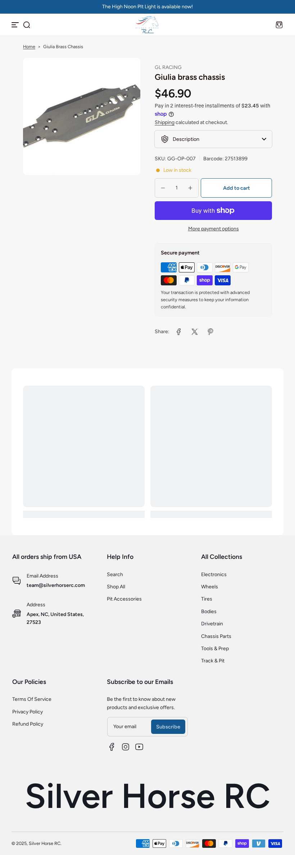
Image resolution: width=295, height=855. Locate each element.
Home (29, 46)
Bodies (209, 611)
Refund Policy (27, 724)
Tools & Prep (215, 648)
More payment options (213, 229)
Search (115, 574)
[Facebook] (112, 747)
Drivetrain (212, 624)
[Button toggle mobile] (16, 25)
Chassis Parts (216, 636)
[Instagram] (125, 747)
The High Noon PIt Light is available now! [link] (147, 7)
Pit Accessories (124, 599)
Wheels (209, 587)
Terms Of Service (31, 699)
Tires (206, 599)
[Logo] (147, 24)
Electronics (214, 574)
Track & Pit (212, 661)
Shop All (116, 587)
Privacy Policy (27, 712)
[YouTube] (139, 747)
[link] (178, 331)
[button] (27, 25)
